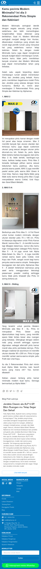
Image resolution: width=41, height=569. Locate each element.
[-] (3, 483)
